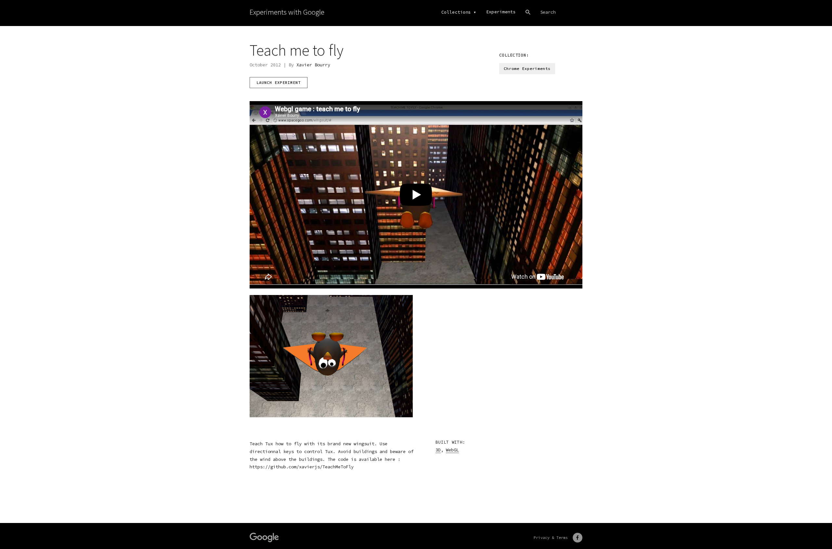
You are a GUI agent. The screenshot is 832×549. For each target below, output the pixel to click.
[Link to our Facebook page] (577, 537)
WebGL (452, 450)
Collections (456, 12)
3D (438, 450)
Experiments (501, 12)
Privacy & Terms (551, 537)
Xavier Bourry (313, 65)
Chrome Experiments (527, 68)
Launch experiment (278, 82)
